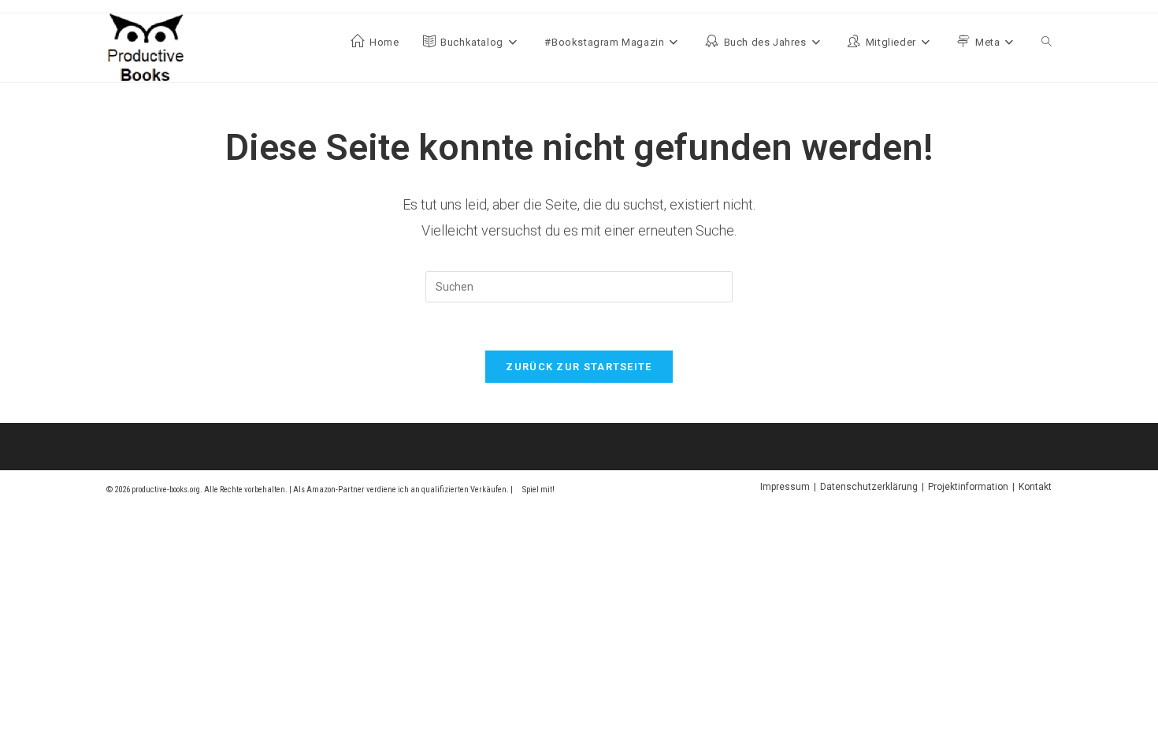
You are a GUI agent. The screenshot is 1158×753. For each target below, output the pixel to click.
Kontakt (1035, 486)
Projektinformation (968, 486)
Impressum (785, 486)
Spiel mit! (538, 489)
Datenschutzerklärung (869, 486)
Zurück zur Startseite (578, 367)
